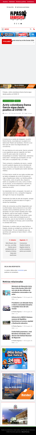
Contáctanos (30, 1)
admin (6, 113)
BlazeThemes (25, 432)
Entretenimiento (8, 101)
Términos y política (21, 1)
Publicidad (12, 1)
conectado (21, 270)
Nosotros (5, 1)
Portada (5, 92)
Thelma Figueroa (17, 297)
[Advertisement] (18, 64)
